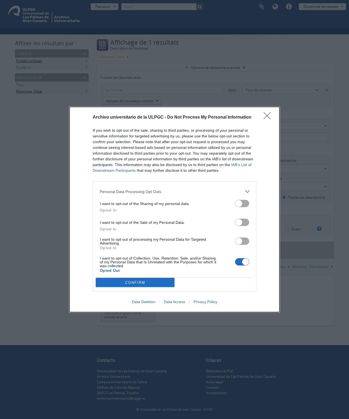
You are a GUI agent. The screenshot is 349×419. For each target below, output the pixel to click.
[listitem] (174, 191)
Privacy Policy (205, 302)
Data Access (174, 302)
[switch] (242, 203)
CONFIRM (135, 283)
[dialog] (174, 209)
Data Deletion (143, 302)
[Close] (269, 117)
